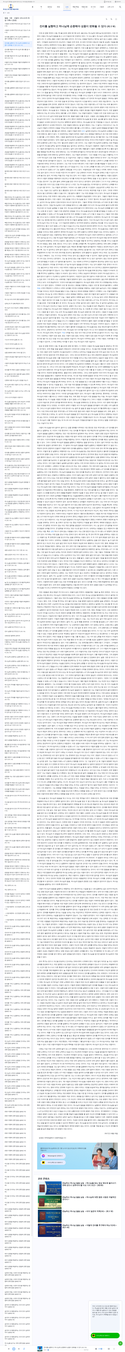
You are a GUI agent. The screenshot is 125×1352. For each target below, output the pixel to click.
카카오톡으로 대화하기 (103, 1335)
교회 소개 (110, 7)
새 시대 (93, 7)
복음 (38, 288)
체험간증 (84, 7)
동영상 (50, 7)
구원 (63, 333)
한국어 (119, 1)
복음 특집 (76, 7)
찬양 (58, 7)
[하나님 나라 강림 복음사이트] (10, 7)
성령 (52, 531)
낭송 (67, 7)
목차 (39, 19)
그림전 (102, 7)
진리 (83, 131)
